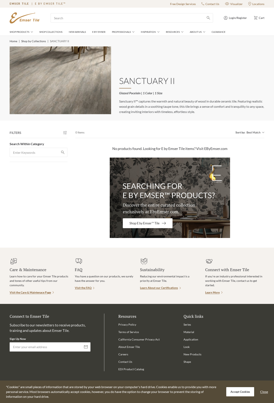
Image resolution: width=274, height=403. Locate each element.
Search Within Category (27, 144)
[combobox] (132, 18)
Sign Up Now (18, 338)
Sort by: (240, 132)
